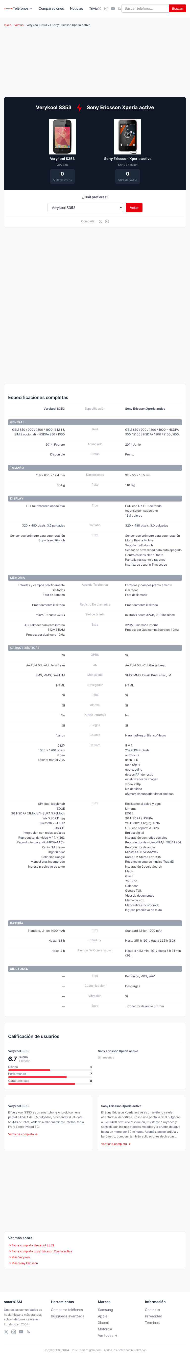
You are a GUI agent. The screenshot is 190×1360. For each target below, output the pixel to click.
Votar (134, 207)
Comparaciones (51, 8)
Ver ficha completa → (22, 1134)
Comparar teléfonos (67, 1310)
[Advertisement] (95, 268)
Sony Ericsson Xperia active (127, 158)
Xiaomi (103, 1322)
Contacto (152, 1310)
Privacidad (153, 1316)
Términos (152, 1322)
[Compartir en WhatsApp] (107, 221)
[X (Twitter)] (99, 8)
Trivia (93, 8)
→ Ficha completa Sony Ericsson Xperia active (40, 1251)
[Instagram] (106, 8)
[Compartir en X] (100, 221)
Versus (19, 25)
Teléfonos (21, 8)
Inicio (7, 25)
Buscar (177, 8)
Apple (102, 1316)
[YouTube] (113, 8)
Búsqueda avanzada (67, 1316)
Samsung (105, 1310)
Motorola (105, 1329)
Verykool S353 (62, 158)
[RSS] (119, 8)
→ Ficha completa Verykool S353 (31, 1245)
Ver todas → (108, 1335)
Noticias (76, 8)
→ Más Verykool (19, 1257)
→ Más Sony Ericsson (23, 1263)
